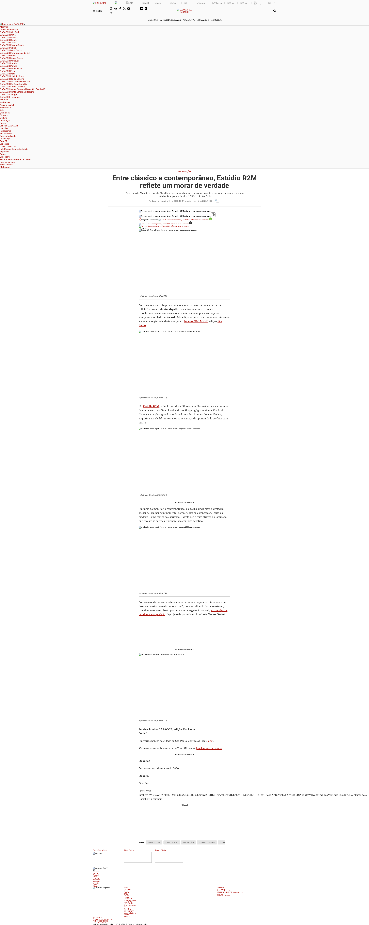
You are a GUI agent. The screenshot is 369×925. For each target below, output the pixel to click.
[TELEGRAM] (112, 13)
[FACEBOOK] (121, 9)
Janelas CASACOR (207, 842)
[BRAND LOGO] (12, 24)
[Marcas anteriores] (113, 3)
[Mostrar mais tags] (228, 842)
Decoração (184, 172)
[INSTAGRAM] (112, 9)
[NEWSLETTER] (138, 9)
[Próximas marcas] (274, 3)
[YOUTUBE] (116, 9)
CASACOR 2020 (171, 842)
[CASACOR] (184, 12)
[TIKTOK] (147, 9)
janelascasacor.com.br (209, 748)
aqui (210, 740)
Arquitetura (154, 842)
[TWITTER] (125, 9)
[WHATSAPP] (134, 9)
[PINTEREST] (129, 9)
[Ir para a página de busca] (274, 11)
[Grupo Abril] (99, 3)
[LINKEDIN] (142, 9)
